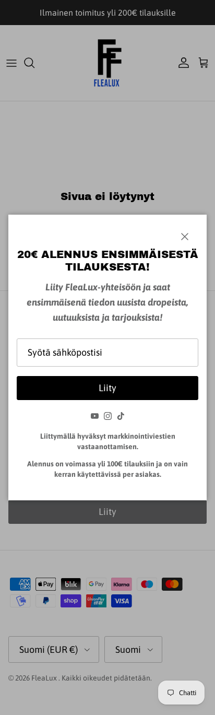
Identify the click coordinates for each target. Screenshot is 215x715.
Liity (107, 387)
